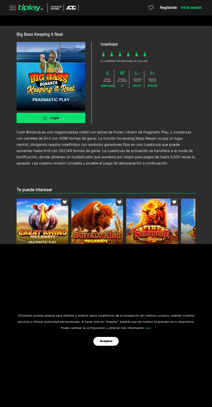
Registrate (168, 7)
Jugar (54, 118)
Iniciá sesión (191, 7)
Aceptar (106, 341)
